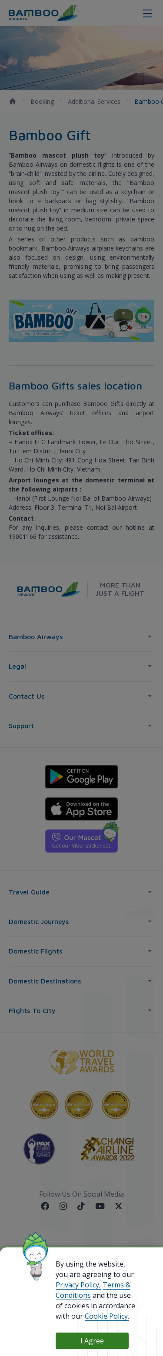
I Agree (92, 1341)
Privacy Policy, (78, 1285)
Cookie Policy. (107, 1316)
